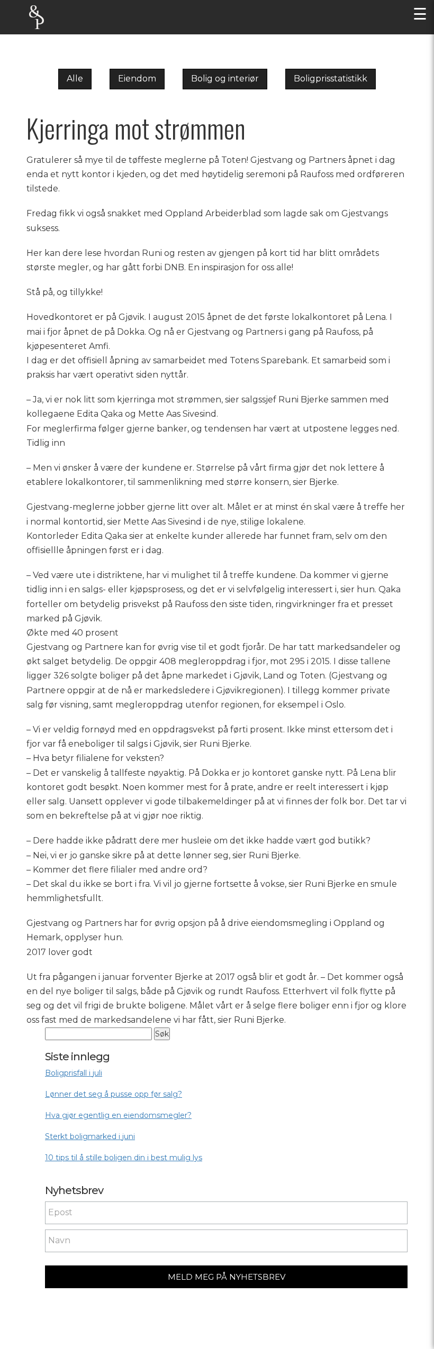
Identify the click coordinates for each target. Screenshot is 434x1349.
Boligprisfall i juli (73, 1073)
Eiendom (137, 79)
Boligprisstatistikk (330, 79)
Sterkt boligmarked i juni (90, 1136)
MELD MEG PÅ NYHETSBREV (226, 1277)
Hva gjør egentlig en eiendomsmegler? (118, 1115)
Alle (75, 79)
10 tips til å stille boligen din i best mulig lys (123, 1157)
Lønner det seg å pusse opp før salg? (113, 1094)
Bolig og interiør (225, 79)
